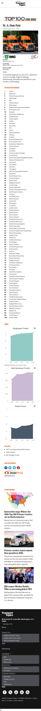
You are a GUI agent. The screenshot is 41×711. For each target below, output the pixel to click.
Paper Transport (13, 292)
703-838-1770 (7, 624)
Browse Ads (7, 659)
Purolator (11, 137)
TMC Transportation (14, 226)
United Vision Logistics (15, 272)
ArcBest (11, 121)
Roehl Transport (13, 249)
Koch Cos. (12, 251)
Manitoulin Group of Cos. (16, 219)
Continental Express (14, 313)
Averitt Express (13, 155)
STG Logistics (12, 164)
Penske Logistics (13, 119)
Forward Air (12, 173)
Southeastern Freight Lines (16, 144)
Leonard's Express (14, 281)
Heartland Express (14, 210)
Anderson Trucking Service (16, 160)
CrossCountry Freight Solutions (17, 299)
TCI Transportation (14, 265)
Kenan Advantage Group (15, 139)
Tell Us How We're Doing (11, 641)
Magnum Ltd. (12, 310)
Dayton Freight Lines (14, 187)
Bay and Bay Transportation (16, 256)
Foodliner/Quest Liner (15, 240)
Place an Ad (7, 662)
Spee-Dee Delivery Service (16, 306)
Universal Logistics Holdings (17, 153)
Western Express (13, 212)
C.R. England (12, 169)
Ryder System (13, 105)
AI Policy (9, 700)
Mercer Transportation (15, 233)
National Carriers (13, 301)
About (4, 627)
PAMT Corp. (12, 237)
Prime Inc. (12, 135)
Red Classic (12, 269)
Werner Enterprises (14, 132)
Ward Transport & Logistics (16, 279)
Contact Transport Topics (12, 635)
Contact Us (6, 632)
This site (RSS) (27, 692)
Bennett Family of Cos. (15, 176)
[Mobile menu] (2, 3)
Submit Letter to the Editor (12, 638)
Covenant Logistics (14, 178)
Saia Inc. (11, 130)
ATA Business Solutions (11, 668)
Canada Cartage (13, 185)
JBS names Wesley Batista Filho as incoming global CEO (18, 588)
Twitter (10, 692)
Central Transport (14, 146)
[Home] (20, 3)
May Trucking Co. (14, 295)
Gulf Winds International (16, 297)
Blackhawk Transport (15, 308)
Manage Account (9, 679)
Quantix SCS (12, 201)
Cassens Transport (14, 285)
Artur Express (13, 274)
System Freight (13, 317)
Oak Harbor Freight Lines (16, 263)
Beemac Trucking (13, 244)
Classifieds (6, 654)
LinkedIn (22, 692)
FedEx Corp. (12, 94)
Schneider (12, 112)
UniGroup (12, 194)
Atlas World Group (14, 196)
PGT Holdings (13, 242)
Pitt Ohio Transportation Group (17, 189)
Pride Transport (13, 315)
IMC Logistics (12, 203)
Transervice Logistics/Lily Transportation (20, 231)
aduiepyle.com (9, 475)
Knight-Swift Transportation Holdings (19, 107)
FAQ (5, 682)
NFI (10, 128)
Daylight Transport (14, 260)
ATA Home (7, 671)
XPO (10, 100)
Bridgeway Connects (14, 183)
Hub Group (12, 123)
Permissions (7, 684)
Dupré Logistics (13, 283)
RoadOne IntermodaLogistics (17, 224)
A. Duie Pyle (12, 205)
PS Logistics (12, 148)
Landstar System (13, 116)
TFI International (13, 103)
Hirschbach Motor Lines (15, 221)
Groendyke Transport (15, 290)
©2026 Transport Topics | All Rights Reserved (16, 698)
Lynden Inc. (12, 167)
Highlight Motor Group (15, 304)
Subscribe (7, 677)
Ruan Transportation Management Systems (21, 158)
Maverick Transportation (16, 247)
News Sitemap (18, 700)
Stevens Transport (14, 217)
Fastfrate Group (13, 235)
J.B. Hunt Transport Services (16, 96)
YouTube (16, 692)
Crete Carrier (12, 162)
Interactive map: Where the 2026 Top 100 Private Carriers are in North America (18, 514)
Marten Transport (14, 199)
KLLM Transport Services (16, 192)
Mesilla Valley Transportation (17, 228)
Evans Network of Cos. (15, 142)
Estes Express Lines (14, 110)
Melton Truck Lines (14, 258)
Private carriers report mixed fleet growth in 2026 (18, 552)
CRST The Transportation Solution (18, 171)
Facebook (5, 692)
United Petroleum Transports (17, 276)
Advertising (6, 649)
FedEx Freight (13, 98)
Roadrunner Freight (14, 253)
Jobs (5, 657)
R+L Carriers (12, 126)
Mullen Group (13, 180)
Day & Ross (12, 151)
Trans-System (13, 267)
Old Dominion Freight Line (16, 114)
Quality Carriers (13, 208)
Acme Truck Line (13, 288)
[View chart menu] (34, 328)
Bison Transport (13, 215)
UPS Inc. (11, 91)
